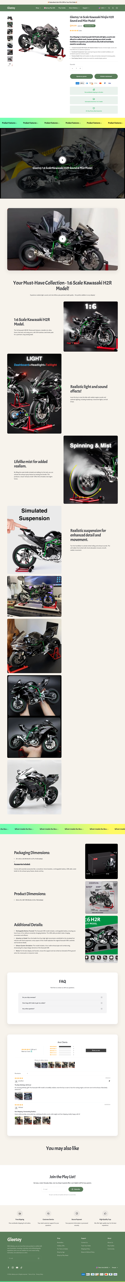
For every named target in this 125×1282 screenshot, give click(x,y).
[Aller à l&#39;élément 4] (10, 39)
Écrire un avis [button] (96, 1050)
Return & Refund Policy (87, 1252)
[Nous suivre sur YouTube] (17, 1267)
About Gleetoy (73, 8)
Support (85, 8)
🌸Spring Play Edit (49, 8)
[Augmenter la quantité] (80, 68)
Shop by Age (61, 1252)
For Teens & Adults (62, 1249)
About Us (110, 1242)
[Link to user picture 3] (37, 1120)
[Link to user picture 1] (19, 1096)
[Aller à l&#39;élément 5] (10, 46)
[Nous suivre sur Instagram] (13, 1267)
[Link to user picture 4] (46, 1120)
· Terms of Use (31, 1274)
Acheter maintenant (106, 76)
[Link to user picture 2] (28, 1096)
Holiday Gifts (61, 1246)
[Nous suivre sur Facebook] (8, 1267)
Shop (37, 8)
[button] (74, 30)
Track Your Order (86, 1246)
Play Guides (62, 8)
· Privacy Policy (39, 1274)
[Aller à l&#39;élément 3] (10, 32)
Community (111, 1249)
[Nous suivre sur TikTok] (21, 1267)
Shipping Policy (85, 1249)
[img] (19, 1078)
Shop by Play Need (62, 1255)
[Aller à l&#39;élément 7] (10, 59)
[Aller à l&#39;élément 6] (10, 52)
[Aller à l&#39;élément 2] (10, 25)
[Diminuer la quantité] (72, 68)
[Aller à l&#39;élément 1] (10, 18)
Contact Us (84, 1242)
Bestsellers (60, 1242)
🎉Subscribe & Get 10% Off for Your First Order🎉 (62, 2)
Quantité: (72, 64)
